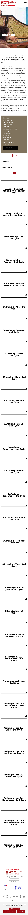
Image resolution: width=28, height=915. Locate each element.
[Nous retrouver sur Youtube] (14, 896)
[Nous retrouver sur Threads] (20, 896)
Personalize (21, 911)
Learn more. (21, 905)
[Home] (8, 3)
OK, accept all (14, 909)
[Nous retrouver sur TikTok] (10, 896)
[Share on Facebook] (11, 155)
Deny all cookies (10, 911)
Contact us (10, 148)
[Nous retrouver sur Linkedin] (17, 896)
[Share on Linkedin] (13, 155)
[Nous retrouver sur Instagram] (7, 896)
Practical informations (14, 880)
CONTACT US (14, 900)
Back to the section (8, 51)
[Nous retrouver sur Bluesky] (24, 896)
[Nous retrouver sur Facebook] (4, 896)
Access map (14, 881)
